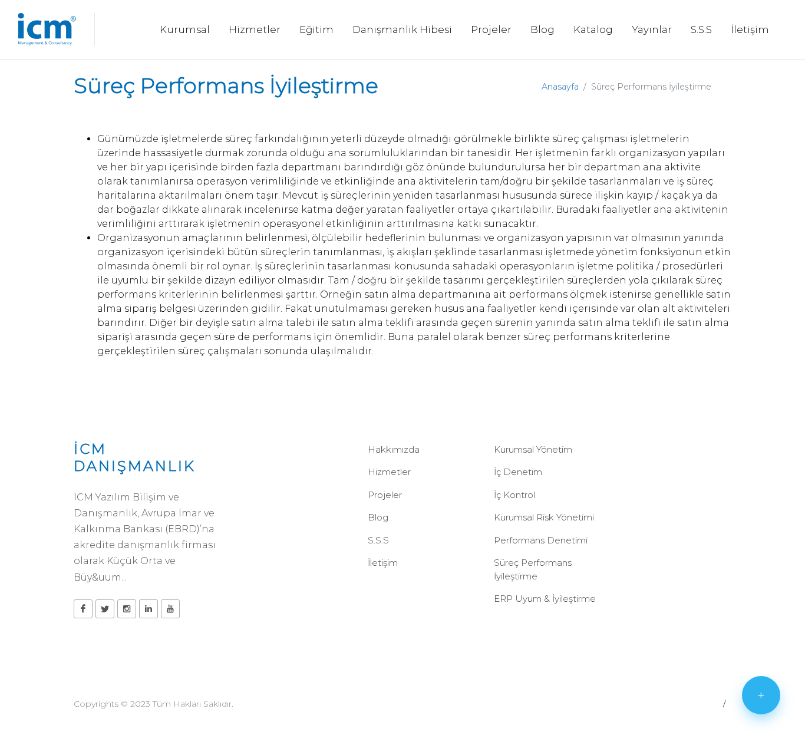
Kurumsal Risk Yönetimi (544, 517)
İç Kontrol (514, 494)
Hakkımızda (394, 449)
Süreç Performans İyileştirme (533, 569)
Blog (378, 517)
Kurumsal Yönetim (533, 449)
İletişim (383, 562)
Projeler (385, 494)
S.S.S (378, 540)
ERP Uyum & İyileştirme (545, 598)
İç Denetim (518, 471)
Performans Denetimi (541, 540)
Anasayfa (560, 86)
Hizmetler (389, 471)
